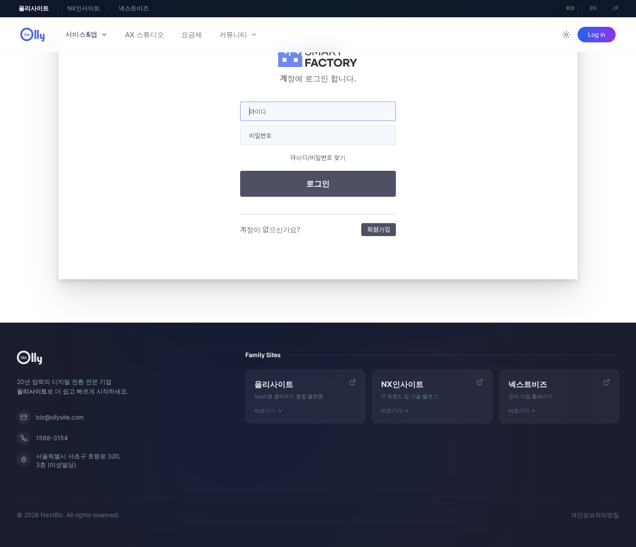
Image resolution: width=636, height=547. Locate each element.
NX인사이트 (83, 8)
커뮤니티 (233, 34)
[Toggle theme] (566, 34)
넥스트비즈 (134, 8)
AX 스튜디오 (144, 34)
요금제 (191, 34)
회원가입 (378, 229)
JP (615, 8)
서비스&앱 (81, 34)
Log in (596, 34)
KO (570, 8)
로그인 (318, 183)
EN (593, 8)
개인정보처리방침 (595, 514)
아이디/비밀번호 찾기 (318, 157)
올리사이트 (34, 8)
